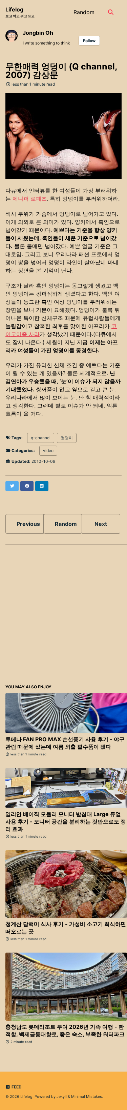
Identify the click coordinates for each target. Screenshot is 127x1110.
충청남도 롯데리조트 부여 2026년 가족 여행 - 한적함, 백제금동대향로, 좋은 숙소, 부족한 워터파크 (65, 1030)
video (48, 450)
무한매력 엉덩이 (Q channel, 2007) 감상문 (61, 70)
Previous (28, 523)
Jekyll (62, 1096)
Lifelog (20, 12)
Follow (89, 40)
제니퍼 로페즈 (30, 198)
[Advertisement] (63, 613)
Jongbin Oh (38, 32)
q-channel (40, 437)
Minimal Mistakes (86, 1096)
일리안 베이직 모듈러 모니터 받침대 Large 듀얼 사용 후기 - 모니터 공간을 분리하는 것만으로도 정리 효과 (65, 821)
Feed (16, 1086)
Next (100, 523)
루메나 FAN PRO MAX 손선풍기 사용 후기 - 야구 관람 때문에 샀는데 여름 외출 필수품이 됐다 (65, 743)
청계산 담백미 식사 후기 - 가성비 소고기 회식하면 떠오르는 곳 (65, 928)
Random (83, 12)
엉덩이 (67, 437)
